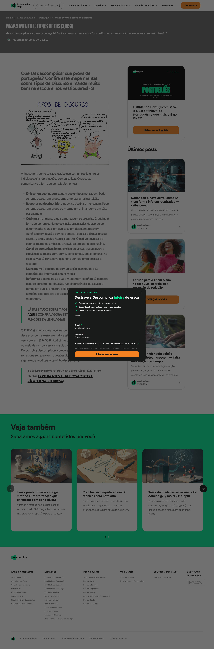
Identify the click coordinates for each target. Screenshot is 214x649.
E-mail (78, 325)
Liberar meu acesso (107, 354)
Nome (78, 316)
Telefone (79, 334)
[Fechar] (140, 293)
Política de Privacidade (116, 348)
